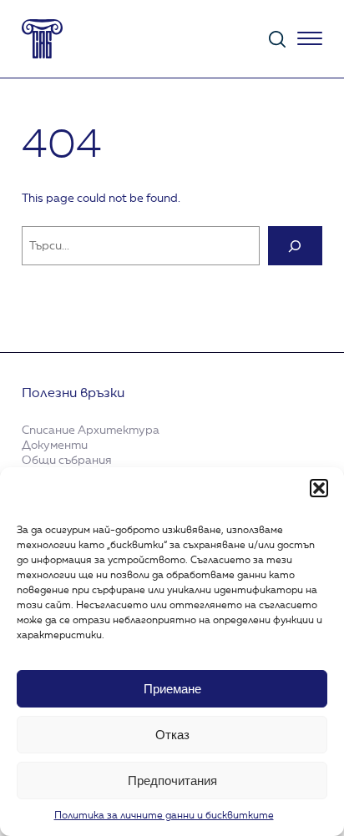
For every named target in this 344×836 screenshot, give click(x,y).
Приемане (172, 689)
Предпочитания (172, 780)
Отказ (172, 735)
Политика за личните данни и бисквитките (164, 816)
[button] (319, 488)
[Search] (295, 245)
